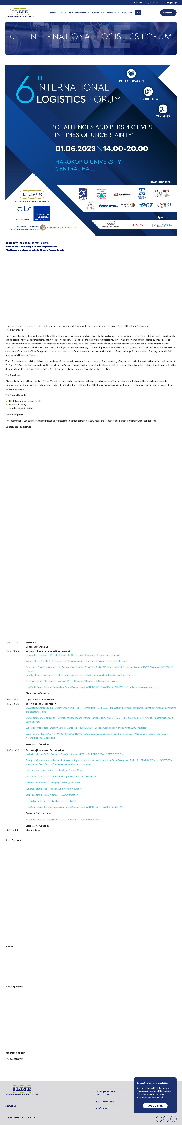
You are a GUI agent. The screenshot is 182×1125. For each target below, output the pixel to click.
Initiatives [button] (97, 12)
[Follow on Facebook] (159, 1119)
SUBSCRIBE (155, 1105)
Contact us (168, 12)
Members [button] (112, 12)
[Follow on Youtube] (173, 1119)
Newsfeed (127, 12)
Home (53, 12)
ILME (61, 12)
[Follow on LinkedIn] (166, 1119)
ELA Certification (77, 12)
